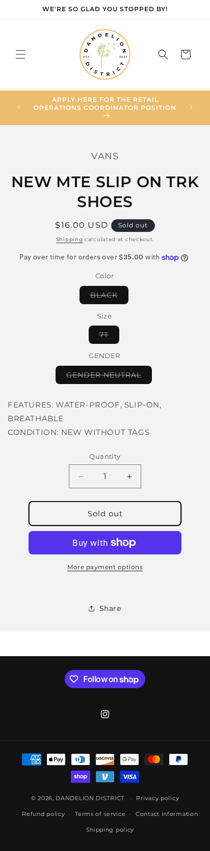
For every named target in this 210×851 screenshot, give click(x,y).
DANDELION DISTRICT (90, 798)
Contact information (167, 813)
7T (109, 337)
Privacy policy (157, 798)
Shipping (69, 239)
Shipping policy (110, 829)
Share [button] (110, 608)
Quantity (104, 456)
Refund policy (43, 813)
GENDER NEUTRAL (109, 377)
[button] (20, 54)
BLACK (109, 297)
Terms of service (100, 813)
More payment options (105, 567)
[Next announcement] (191, 107)
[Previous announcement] (19, 107)
